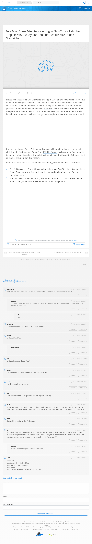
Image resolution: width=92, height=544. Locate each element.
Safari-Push (74, 529)
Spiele (69, 259)
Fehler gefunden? (80, 244)
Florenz (43, 259)
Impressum (54, 529)
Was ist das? (74, 240)
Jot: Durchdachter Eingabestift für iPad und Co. (67, 252)
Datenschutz (65, 529)
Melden (73, 295)
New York (63, 259)
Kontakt (88, 2)
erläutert (48, 108)
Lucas (9, 382)
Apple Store (30, 259)
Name (5, 496)
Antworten (82, 295)
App (83, 2)
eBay (37, 259)
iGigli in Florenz (50, 152)
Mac (57, 259)
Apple (23, 259)
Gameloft (50, 259)
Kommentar (7, 481)
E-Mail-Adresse (8, 504)
